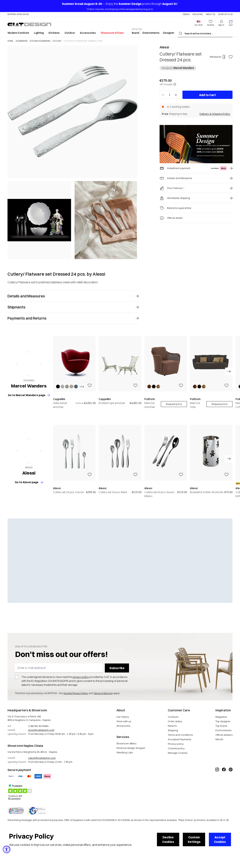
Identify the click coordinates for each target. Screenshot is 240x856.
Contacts (173, 716)
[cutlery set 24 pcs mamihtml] (120, 453)
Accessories (88, 33)
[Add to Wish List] (230, 57)
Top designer (222, 721)
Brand (135, 33)
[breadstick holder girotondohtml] (211, 453)
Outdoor (69, 33)
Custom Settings (194, 839)
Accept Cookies (220, 839)
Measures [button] (215, 56)
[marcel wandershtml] (29, 364)
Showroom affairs (126, 743)
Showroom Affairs (112, 33)
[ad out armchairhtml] (165, 363)
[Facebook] (224, 782)
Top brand (221, 725)
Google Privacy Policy (75, 693)
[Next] (133, 152)
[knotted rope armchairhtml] (120, 363)
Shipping (173, 730)
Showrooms (123, 725)
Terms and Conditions (180, 734)
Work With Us (225, 14)
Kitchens (54, 33)
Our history (122, 716)
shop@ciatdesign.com (41, 729)
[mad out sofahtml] (211, 363)
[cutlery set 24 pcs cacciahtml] (74, 453)
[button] (198, 23)
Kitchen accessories (40, 41)
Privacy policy (176, 743)
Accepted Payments (179, 739)
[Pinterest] (230, 782)
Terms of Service (103, 693)
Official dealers (223, 734)
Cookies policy (176, 748)
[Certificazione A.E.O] (36, 811)
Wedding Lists (124, 752)
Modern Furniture (18, 33)
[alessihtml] (29, 451)
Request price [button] (174, 403)
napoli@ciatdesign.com (42, 757)
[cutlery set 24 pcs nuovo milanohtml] (165, 453)
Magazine (198, 14)
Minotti (219, 739)
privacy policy (81, 677)
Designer (168, 33)
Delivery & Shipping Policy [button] (215, 114)
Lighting (39, 33)
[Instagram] (217, 782)
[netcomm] (16, 811)
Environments (151, 33)
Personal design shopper (130, 747)
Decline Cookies (168, 839)
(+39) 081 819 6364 (38, 725)
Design (186, 14)
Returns (172, 725)
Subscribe (116, 668)
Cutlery (57, 41)
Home (10, 41)
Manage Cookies (177, 752)
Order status (175, 721)
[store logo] (29, 24)
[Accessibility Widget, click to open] (6, 849)
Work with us (123, 721)
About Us (210, 14)
